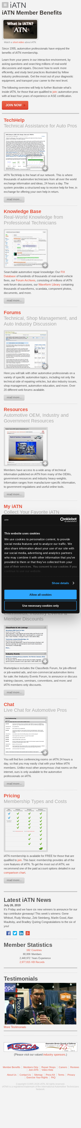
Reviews (74, 1067)
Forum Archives (25, 280)
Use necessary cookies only (40, 605)
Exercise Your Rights (37, 1077)
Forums (12, 312)
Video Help (47, 1070)
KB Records (38, 962)
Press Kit (50, 1075)
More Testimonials (15, 1027)
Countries (36, 950)
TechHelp (14, 120)
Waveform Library (49, 284)
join (55, 91)
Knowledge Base (22, 211)
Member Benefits (11, 1067)
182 (28, 950)
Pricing (12, 795)
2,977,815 (25, 962)
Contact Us (25, 1075)
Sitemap (38, 1075)
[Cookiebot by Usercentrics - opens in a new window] (60, 520)
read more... (14, 199)
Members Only (30, 1067)
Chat (9, 704)
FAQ (53, 1077)
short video (18, 42)
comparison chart (14, 872)
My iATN (13, 506)
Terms (61, 1075)
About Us (11, 1075)
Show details (60, 583)
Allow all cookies (40, 594)
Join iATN (33, 1070)
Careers (63, 1067)
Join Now (14, 105)
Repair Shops (48, 1067)
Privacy (71, 1075)
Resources (16, 409)
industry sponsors (54, 1054)
